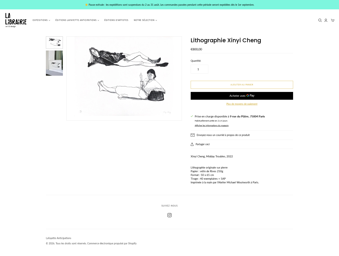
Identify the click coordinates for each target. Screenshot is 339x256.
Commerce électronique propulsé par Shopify (111, 243)
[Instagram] (169, 215)
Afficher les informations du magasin (212, 125)
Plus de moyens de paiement (241, 103)
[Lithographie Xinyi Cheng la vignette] (54, 42)
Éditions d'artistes (116, 20)
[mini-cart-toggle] (332, 20)
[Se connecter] (326, 20)
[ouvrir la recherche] (320, 20)
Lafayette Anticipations (58, 238)
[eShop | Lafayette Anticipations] (15, 20)
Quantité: (196, 60)
